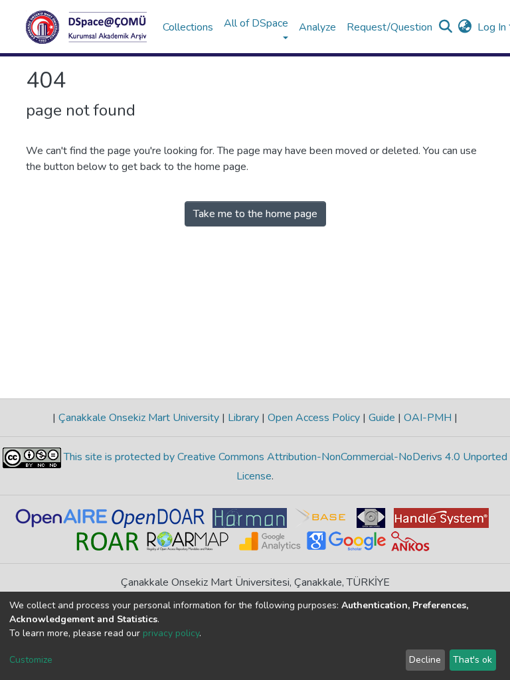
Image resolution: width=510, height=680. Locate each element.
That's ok (472, 659)
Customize (30, 659)
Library (243, 417)
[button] (465, 27)
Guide (382, 417)
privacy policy (171, 633)
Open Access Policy (314, 417)
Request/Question (389, 27)
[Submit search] (446, 27)
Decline (425, 659)
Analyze (317, 27)
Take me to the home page (255, 214)
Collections (188, 27)
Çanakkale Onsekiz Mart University (139, 417)
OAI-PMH (427, 417)
